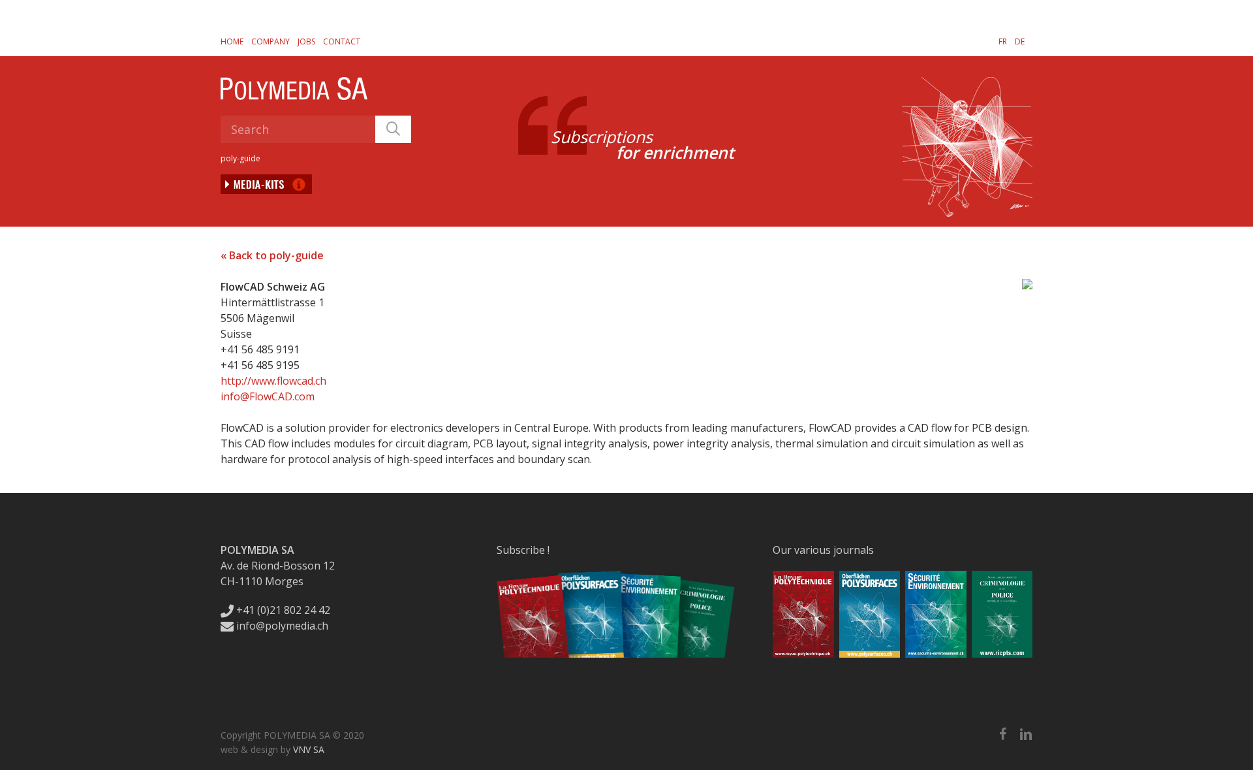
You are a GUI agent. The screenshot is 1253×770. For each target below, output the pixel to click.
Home (232, 41)
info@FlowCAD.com (268, 396)
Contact (341, 41)
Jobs (306, 41)
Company (270, 41)
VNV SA (308, 749)
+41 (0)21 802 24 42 (282, 610)
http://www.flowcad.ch (273, 381)
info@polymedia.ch (282, 625)
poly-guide (240, 158)
